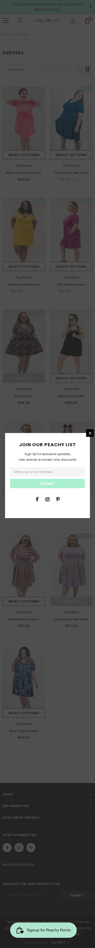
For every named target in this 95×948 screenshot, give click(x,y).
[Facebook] (37, 499)
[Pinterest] (58, 499)
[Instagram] (47, 499)
